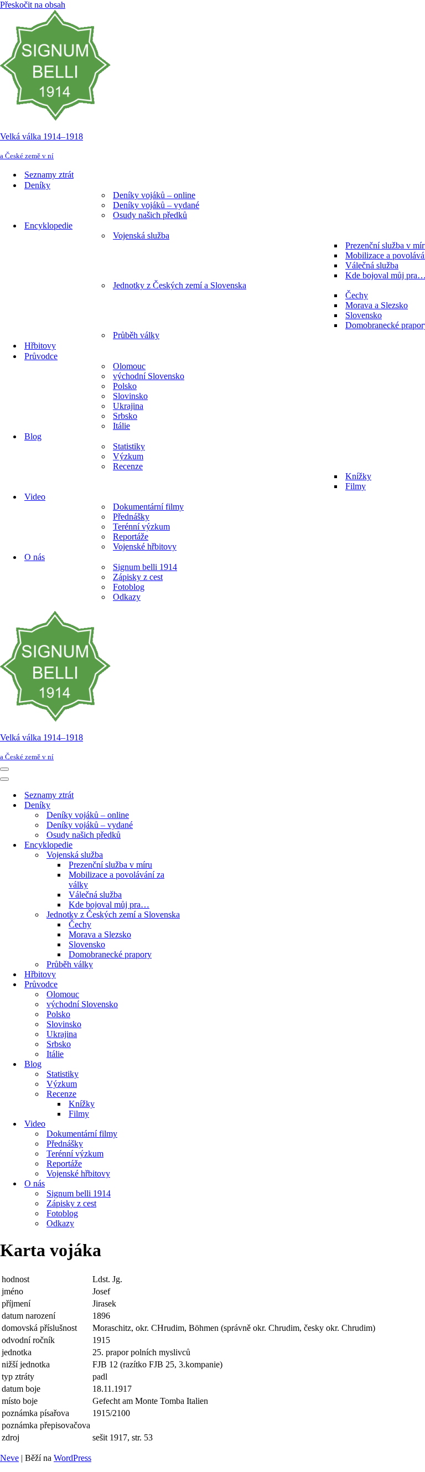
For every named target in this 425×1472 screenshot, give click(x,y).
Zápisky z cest (138, 577)
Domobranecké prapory (110, 954)
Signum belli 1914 (145, 567)
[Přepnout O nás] (193, 1184)
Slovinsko (130, 396)
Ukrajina (128, 406)
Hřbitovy (40, 345)
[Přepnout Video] (193, 1124)
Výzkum (128, 456)
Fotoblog (128, 587)
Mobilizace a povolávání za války (116, 879)
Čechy (356, 295)
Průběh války (136, 335)
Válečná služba (371, 265)
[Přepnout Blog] (193, 1064)
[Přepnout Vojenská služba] (193, 855)
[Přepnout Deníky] (193, 805)
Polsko (125, 386)
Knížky (358, 476)
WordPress (72, 1458)
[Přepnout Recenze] (193, 1094)
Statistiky (129, 446)
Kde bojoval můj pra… (109, 904)
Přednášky (131, 516)
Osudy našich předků (150, 215)
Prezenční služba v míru (110, 864)
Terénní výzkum (141, 526)
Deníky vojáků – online (154, 195)
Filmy (355, 486)
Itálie (121, 426)
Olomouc (129, 366)
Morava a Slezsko (376, 305)
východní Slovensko (148, 376)
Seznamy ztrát (49, 174)
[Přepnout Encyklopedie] (193, 845)
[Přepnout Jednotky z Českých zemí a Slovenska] (193, 915)
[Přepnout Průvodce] (193, 984)
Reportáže (130, 536)
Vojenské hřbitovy (145, 546)
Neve (9, 1458)
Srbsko (125, 416)
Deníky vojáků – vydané (156, 205)
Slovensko (363, 315)
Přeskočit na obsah (32, 4)
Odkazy (127, 597)
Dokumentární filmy (148, 506)
